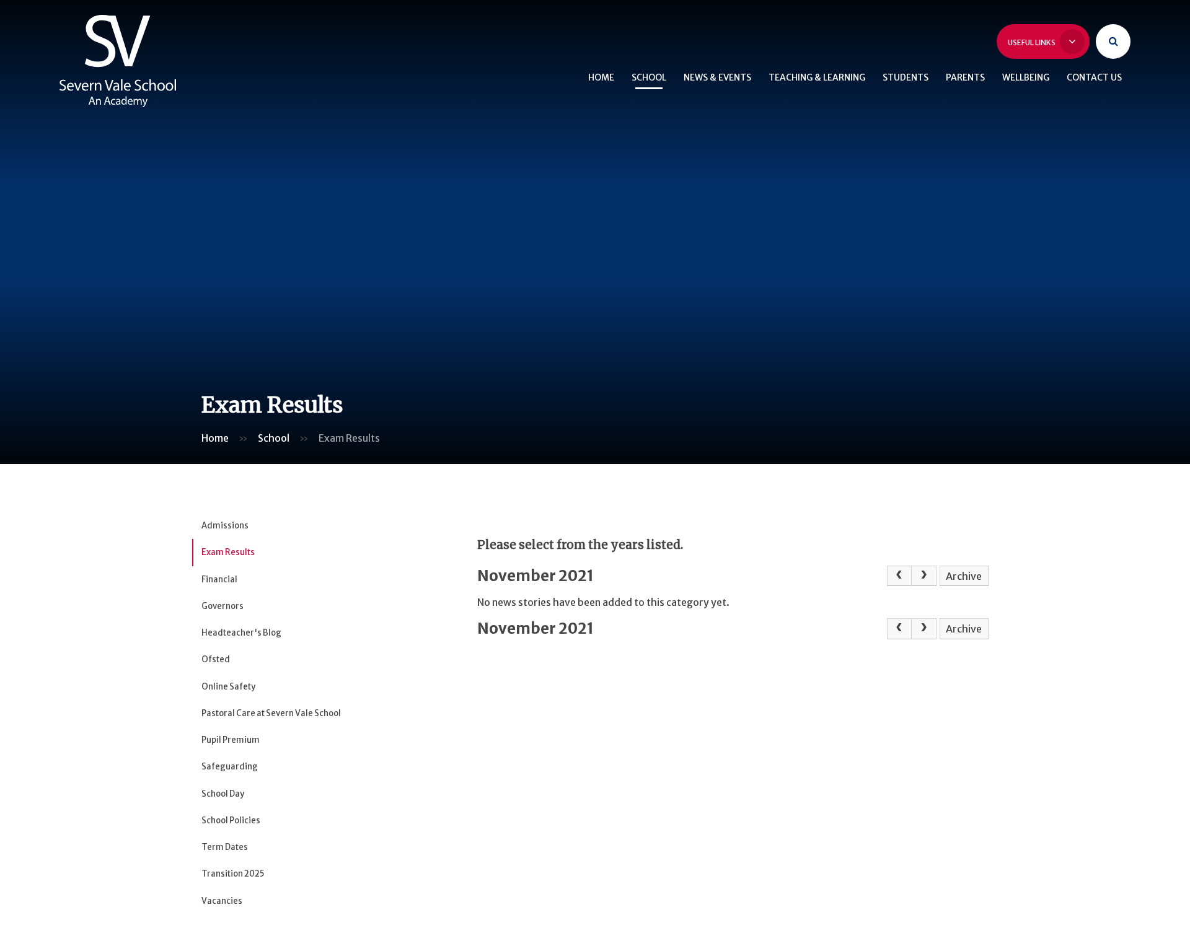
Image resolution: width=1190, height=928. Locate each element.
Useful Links (1032, 42)
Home (215, 438)
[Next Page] (924, 576)
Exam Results (349, 438)
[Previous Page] (899, 576)
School (273, 438)
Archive (964, 576)
